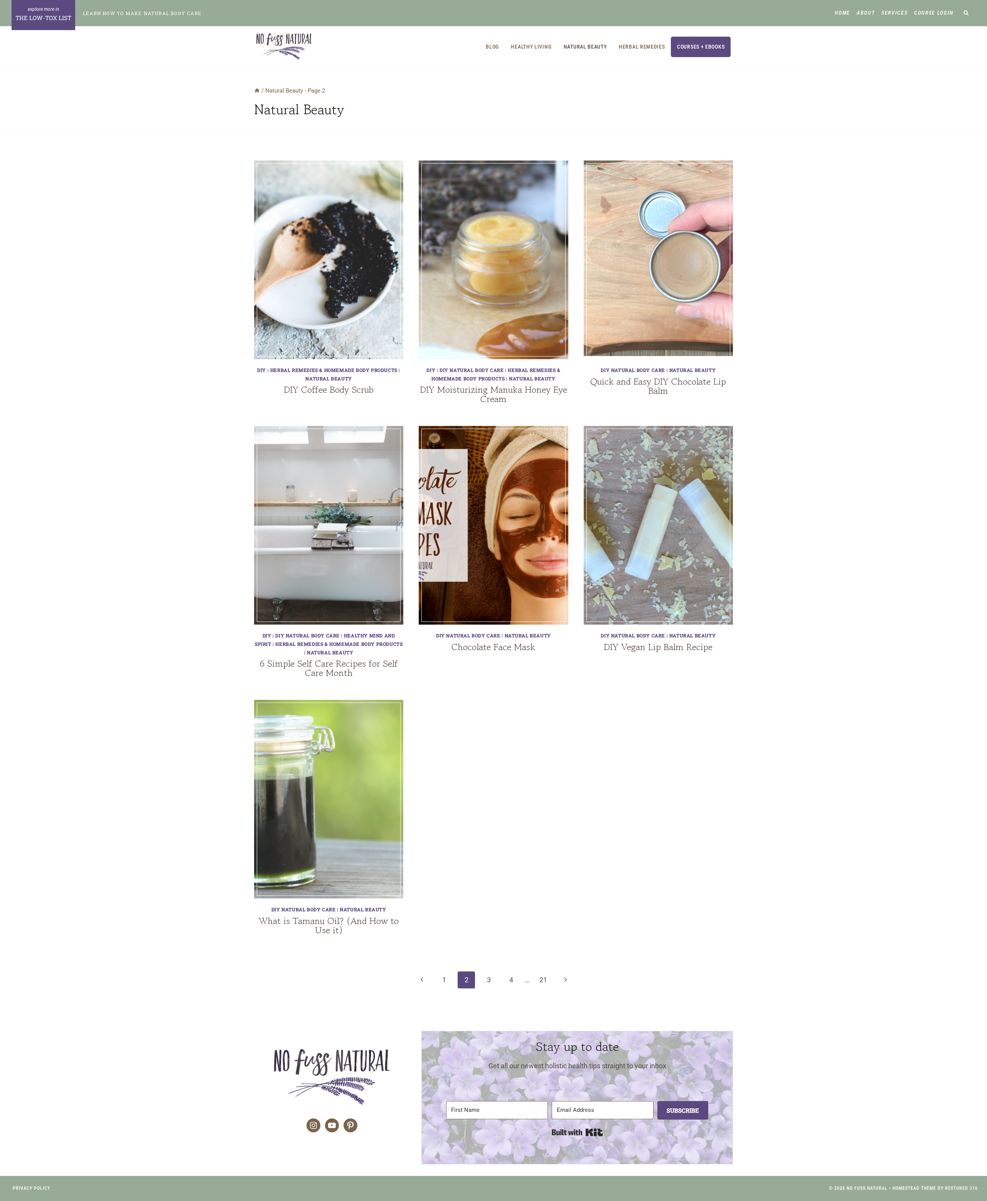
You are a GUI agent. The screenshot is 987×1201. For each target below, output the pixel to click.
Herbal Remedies (642, 47)
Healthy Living (531, 47)
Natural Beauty (585, 47)
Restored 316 (961, 1188)
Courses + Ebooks (700, 47)
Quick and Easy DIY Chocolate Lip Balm (658, 386)
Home (842, 13)
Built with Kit (577, 1132)
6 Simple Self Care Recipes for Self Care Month (328, 668)
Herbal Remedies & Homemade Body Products (333, 370)
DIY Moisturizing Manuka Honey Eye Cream (493, 394)
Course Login (933, 13)
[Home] (257, 90)
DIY (261, 370)
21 (543, 980)
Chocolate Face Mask (493, 647)
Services (894, 13)
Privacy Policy (31, 1188)
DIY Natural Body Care (472, 370)
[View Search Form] (966, 13)
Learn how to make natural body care (142, 13)
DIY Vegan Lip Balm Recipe (658, 647)
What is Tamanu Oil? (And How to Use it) (329, 925)
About (866, 13)
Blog (492, 47)
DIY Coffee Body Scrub (329, 389)
